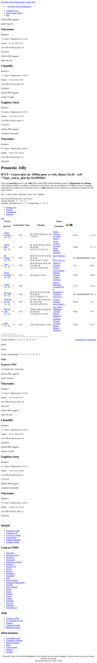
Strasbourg (10, 560)
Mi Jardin (7, 293)
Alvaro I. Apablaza (56, 300)
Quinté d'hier (11, 538)
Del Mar (9, 585)
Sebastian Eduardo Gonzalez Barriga (56, 322)
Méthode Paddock (13, 627)
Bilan (8, 645)
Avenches (10, 557)
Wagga (9, 569)
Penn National (11, 587)
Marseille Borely (12, 555)
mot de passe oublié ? (14, 13)
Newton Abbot (12, 580)
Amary (6, 285)
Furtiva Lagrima (7, 234)
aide (7, 15)
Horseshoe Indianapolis (15, 582)
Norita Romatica (7, 274)
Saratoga (9, 564)
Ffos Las (9, 603)
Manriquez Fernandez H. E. (58, 287)
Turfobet (9, 652)
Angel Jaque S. (59, 304)
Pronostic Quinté (12, 531)
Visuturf (9, 210)
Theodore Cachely (56, 266)
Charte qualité (11, 647)
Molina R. (57, 263)
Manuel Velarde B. (57, 251)
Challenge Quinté (13, 625)
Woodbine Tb (11, 608)
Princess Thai (7, 310)
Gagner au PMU (12, 618)
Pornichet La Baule (13, 562)
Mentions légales (12, 643)
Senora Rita (6, 246)
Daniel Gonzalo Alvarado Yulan (56, 244)
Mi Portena (7, 257)
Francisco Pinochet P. (57, 295)
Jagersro (9, 594)
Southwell (10, 605)
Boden (8, 592)
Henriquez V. (58, 292)
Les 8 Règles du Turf (14, 621)
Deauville (10, 553)
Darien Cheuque (56, 233)
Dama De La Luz (8, 300)
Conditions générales (14, 640)
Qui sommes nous (13, 638)
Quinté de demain (13, 540)
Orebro (9, 589)
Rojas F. (56, 282)
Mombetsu (10, 573)
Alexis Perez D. (59, 260)
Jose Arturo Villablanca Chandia (57, 309)
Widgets (9, 650)
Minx (6, 323)
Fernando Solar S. (57, 237)
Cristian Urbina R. (57, 278)
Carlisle (9, 598)
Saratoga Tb (11, 567)
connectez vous (12, 11)
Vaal (8, 578)
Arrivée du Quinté (13, 535)
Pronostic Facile (18, 2)
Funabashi (10, 576)
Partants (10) (11, 207)
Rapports (9, 214)
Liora (6, 264)
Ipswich (9, 571)
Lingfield (9, 601)
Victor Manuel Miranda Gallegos (58, 272)
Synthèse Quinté (12, 542)
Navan (8, 596)
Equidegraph (11, 212)
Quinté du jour (12, 533)
